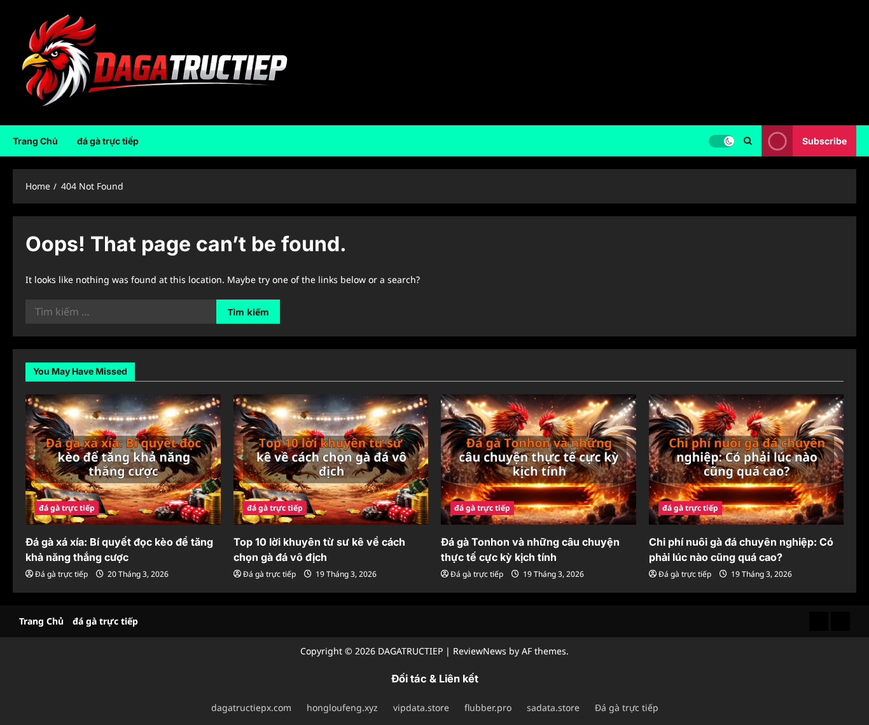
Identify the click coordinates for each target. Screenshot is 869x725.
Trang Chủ (35, 140)
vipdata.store (421, 707)
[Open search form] (748, 140)
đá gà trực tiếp (108, 140)
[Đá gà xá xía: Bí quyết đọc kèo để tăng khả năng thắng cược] (123, 459)
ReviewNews (479, 651)
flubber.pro (487, 707)
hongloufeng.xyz (342, 707)
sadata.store (553, 707)
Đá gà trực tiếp (61, 574)
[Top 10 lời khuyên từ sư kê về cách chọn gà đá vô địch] (331, 459)
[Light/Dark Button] (721, 140)
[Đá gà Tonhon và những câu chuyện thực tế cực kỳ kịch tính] (538, 459)
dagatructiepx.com (251, 707)
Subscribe (824, 140)
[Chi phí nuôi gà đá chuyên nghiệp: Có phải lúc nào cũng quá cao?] (746, 459)
